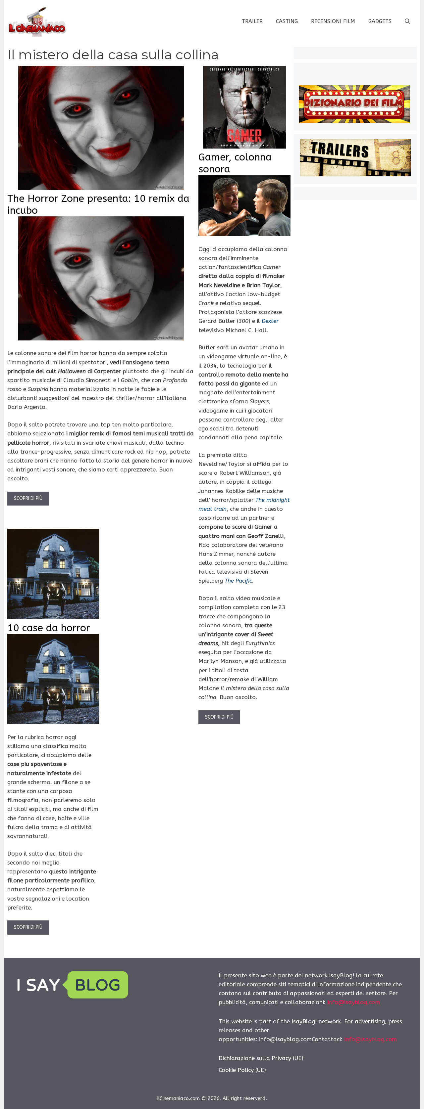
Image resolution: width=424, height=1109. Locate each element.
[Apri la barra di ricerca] (407, 21)
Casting (287, 21)
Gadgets (380, 21)
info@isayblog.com (353, 1002)
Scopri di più (28, 498)
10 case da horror (48, 628)
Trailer (252, 21)
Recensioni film (333, 21)
